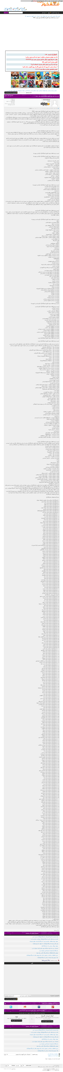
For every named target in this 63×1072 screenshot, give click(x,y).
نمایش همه (45, 1003)
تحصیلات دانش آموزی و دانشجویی (33, 16)
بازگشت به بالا (51, 1066)
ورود (49, 12)
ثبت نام (43, 12)
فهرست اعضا (7, 8)
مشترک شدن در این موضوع (53, 1055)
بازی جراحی (50, 90)
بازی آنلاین (21, 8)
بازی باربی (16, 9)
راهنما (5, 9)
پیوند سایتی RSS (41, 1066)
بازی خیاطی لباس (34, 90)
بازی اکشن (27, 90)
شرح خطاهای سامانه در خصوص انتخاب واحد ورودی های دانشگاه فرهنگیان (42, 955)
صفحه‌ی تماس (56, 1065)
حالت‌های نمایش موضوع (9, 95)
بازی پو (55, 90)
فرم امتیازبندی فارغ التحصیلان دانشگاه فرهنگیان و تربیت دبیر (45, 936)
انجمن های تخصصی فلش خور (54, 16)
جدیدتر (52, 995)
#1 (58, 108)
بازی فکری (15, 90)
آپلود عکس (15, 8)
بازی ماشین (9, 90)
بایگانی (46, 1066)
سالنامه (10, 9)
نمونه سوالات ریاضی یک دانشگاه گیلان (49, 946)
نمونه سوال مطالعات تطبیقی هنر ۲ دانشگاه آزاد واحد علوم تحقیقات (43, 941)
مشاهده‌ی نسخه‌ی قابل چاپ (53, 1053)
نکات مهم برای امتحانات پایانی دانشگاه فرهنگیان (47, 957)
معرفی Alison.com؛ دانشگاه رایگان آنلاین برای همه (47, 953)
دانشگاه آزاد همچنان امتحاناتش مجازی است (48, 950)
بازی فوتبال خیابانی (43, 90)
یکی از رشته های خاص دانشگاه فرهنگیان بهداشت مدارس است (44, 939)
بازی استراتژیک (21, 90)
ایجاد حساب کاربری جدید (47, 1021)
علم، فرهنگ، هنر (44, 16)
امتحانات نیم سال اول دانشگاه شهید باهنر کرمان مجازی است (45, 948)
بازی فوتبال (23, 9)
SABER (30, 108)
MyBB (48, 1070)
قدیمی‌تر (56, 995)
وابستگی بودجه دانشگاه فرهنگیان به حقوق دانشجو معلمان (45, 943)
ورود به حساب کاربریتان (17, 1020)
